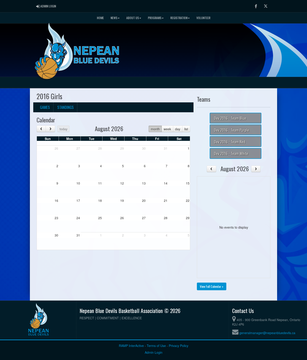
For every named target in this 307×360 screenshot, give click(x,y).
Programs (154, 17)
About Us (132, 17)
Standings (65, 107)
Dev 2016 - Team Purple (231, 130)
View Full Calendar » (211, 286)
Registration (178, 17)
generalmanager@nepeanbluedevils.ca (267, 333)
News (114, 17)
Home (100, 17)
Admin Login (153, 352)
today (63, 129)
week (167, 129)
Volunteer (203, 17)
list (186, 129)
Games (45, 107)
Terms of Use (156, 345)
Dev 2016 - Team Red (229, 141)
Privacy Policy (178, 345)
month (155, 129)
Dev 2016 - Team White (231, 153)
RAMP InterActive (131, 345)
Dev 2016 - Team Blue (230, 118)
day (177, 129)
